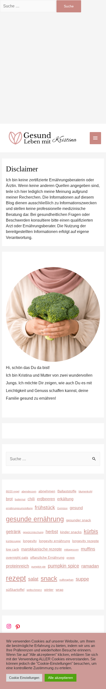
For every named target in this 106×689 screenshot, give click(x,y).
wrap (59, 590)
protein (71, 557)
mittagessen (71, 549)
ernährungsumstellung (19, 508)
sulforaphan (66, 579)
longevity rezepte (85, 541)
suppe (82, 579)
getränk (13, 531)
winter (48, 590)
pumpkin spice (63, 566)
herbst (52, 531)
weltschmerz (34, 589)
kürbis (91, 531)
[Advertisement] (53, 68)
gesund (76, 507)
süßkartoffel (15, 590)
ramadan (90, 566)
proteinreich (17, 566)
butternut (20, 499)
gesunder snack (78, 520)
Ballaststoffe (66, 491)
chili (31, 499)
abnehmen (46, 491)
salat (33, 579)
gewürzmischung (33, 532)
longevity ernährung (54, 541)
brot (9, 499)
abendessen (28, 491)
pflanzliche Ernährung (47, 557)
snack (49, 578)
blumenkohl (85, 491)
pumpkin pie (38, 566)
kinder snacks (71, 532)
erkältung (65, 499)
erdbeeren (46, 499)
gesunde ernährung (35, 519)
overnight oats (17, 557)
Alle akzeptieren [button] (60, 678)
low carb (12, 549)
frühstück (45, 507)
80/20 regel (12, 491)
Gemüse (62, 508)
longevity (30, 541)
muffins (88, 548)
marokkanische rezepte (41, 549)
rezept (16, 578)
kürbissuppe (13, 541)
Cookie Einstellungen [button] (24, 678)
